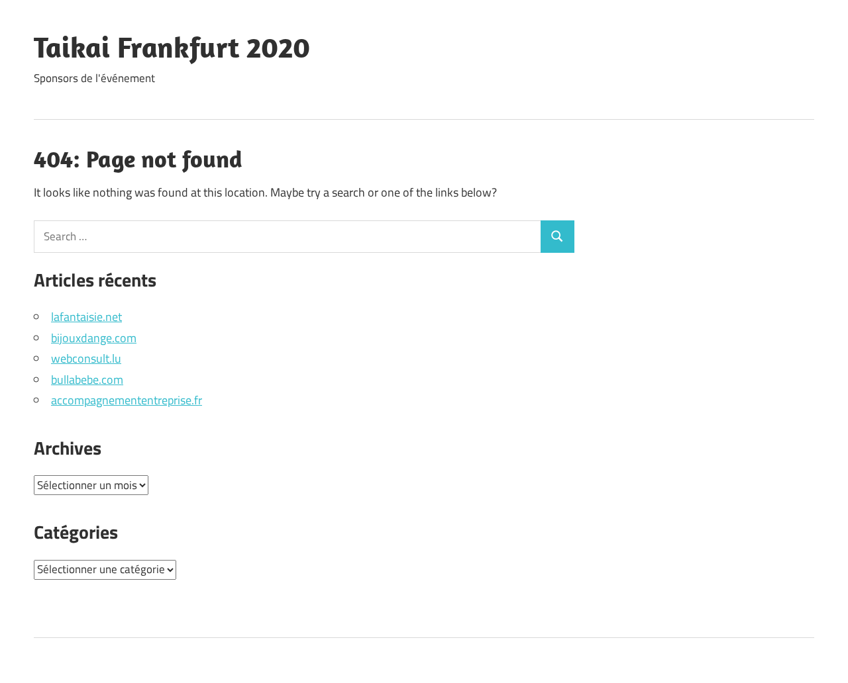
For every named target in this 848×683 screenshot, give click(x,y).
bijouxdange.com (93, 338)
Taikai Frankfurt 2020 (172, 47)
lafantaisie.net (86, 317)
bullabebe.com (87, 379)
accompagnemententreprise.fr (126, 400)
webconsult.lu (86, 358)
